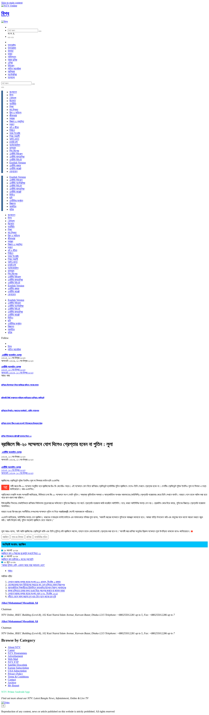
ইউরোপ (11, 65)
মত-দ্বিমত (13, 109)
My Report (13, 685)
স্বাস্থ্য (12, 118)
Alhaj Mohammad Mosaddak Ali (19, 603)
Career (11, 650)
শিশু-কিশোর (14, 150)
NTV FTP (13, 662)
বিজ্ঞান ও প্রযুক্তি (16, 121)
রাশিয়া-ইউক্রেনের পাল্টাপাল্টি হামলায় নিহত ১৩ (16, 436)
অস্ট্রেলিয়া (12, 74)
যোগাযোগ (13, 171)
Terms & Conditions (18, 676)
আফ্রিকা (11, 71)
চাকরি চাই (13, 142)
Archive (12, 682)
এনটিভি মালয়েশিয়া (16, 156)
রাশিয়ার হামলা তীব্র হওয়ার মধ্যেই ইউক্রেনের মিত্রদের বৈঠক (21, 423)
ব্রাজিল (5, 536)
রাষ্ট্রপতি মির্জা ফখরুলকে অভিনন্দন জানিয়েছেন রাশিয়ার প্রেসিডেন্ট (22, 397)
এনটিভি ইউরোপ (16, 153)
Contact (12, 679)
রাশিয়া (28, 536)
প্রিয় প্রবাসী (14, 136)
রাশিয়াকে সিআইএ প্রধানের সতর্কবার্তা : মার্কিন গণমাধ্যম (20, 410)
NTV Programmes (17, 653)
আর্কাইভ (12, 206)
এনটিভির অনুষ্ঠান (16, 200)
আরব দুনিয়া (12, 59)
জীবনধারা (13, 115)
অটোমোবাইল (14, 145)
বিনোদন (12, 100)
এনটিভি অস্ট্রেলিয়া (17, 183)
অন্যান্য (11, 77)
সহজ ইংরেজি (14, 133)
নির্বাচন (12, 130)
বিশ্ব (5, 14)
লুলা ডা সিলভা (17, 536)
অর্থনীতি (12, 103)
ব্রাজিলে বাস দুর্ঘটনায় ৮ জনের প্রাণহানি (17, 559)
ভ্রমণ (11, 124)
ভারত (10, 53)
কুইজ (11, 209)
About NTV (14, 647)
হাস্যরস (12, 148)
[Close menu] (2, 87)
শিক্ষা (11, 106)
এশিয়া (10, 62)
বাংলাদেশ (13, 92)
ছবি (10, 197)
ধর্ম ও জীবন (14, 127)
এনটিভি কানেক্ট (15, 168)
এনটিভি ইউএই (15, 159)
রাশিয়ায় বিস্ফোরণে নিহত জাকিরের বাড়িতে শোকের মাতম (20, 385)
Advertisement (15, 656)
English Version (17, 162)
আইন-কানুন (14, 139)
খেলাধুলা (12, 97)
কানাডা (10, 51)
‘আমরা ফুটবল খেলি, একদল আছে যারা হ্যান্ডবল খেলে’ (23, 565)
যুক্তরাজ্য (12, 48)
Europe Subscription (18, 667)
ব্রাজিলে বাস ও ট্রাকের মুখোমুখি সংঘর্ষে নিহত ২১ (21, 553)
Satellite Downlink (17, 664)
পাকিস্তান (12, 56)
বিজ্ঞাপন (12, 203)
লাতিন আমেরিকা (14, 68)
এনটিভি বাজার (15, 165)
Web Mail (13, 659)
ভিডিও (12, 194)
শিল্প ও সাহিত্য (15, 112)
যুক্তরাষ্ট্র (12, 45)
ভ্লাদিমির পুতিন (41, 536)
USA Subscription (17, 670)
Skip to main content (12, 2)
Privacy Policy (15, 673)
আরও (10, 570)
